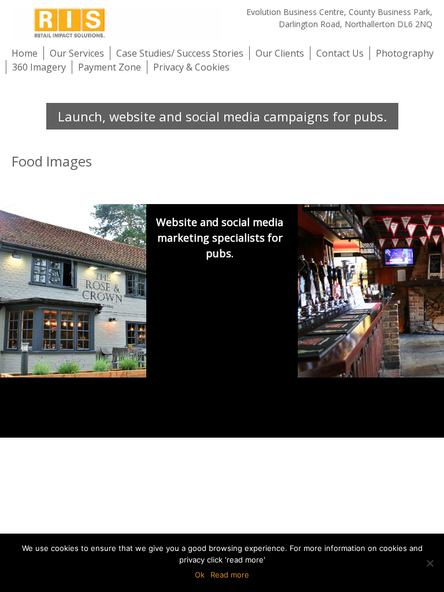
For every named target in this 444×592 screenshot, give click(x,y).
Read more (229, 574)
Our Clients (280, 53)
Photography (405, 53)
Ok (200, 574)
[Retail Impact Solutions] (117, 22)
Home (25, 53)
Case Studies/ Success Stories (179, 53)
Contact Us (340, 53)
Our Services (77, 53)
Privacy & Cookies (191, 67)
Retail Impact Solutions (95, 405)
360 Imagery (39, 67)
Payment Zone (109, 67)
